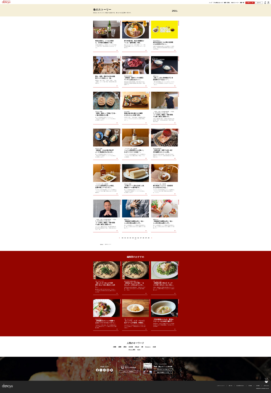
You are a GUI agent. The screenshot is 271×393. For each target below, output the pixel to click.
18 (143, 238)
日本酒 (131, 347)
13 (130, 238)
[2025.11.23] (106, 137)
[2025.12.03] (135, 65)
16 (138, 238)
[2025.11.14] (106, 208)
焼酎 (114, 347)
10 (122, 238)
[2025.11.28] (164, 101)
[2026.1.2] (135, 270)
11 (125, 238)
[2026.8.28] (106, 270)
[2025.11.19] (164, 137)
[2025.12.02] (164, 65)
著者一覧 (230, 385)
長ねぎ (137, 347)
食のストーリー (235, 2)
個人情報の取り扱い (240, 385)
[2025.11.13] (135, 208)
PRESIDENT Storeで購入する (163, 369)
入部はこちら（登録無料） (128, 371)
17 (140, 238)
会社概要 (257, 385)
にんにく (148, 347)
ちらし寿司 (132, 349)
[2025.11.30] (106, 101)
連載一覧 (242, 2)
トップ (210, 2)
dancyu (101, 244)
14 (133, 238)
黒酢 (119, 347)
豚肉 (124, 347)
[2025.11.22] (135, 137)
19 (146, 238)
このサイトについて (220, 385)
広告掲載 (250, 385)
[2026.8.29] (164, 270)
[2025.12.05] (164, 29)
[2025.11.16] (135, 173)
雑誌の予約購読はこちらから (163, 372)
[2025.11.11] (164, 208)
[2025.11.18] (106, 173)
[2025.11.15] (164, 173)
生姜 (154, 347)
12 (127, 238)
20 (148, 238)
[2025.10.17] (135, 308)
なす (138, 349)
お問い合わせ (266, 385)
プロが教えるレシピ (218, 2)
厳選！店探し (227, 2)
